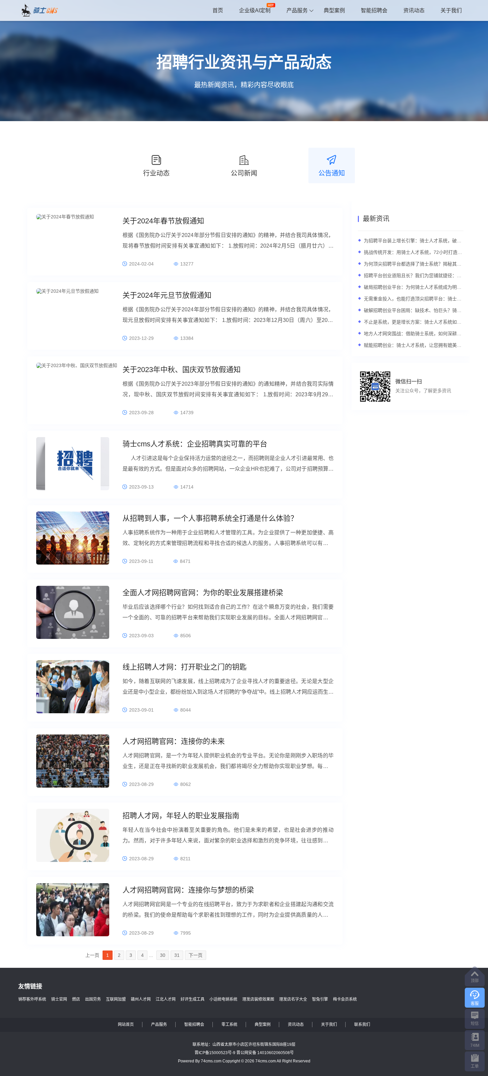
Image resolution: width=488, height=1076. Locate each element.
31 (177, 955)
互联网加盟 (116, 999)
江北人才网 (166, 999)
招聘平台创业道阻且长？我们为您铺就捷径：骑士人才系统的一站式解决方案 (413, 275)
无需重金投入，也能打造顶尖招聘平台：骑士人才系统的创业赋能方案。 (413, 298)
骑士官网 (59, 999)
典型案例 (334, 10)
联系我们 (362, 1024)
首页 (217, 10)
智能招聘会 (374, 10)
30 (162, 955)
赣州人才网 (141, 999)
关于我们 (451, 10)
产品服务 (297, 10)
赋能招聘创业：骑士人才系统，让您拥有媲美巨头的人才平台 (413, 345)
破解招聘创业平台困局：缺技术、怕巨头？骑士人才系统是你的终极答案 (413, 310)
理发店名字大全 (293, 999)
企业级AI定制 (255, 10)
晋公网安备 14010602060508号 (265, 1052)
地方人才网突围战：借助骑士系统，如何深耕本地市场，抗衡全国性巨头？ (413, 333)
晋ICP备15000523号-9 (215, 1052)
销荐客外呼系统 (32, 999)
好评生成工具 (192, 999)
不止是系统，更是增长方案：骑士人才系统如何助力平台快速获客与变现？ (413, 322)
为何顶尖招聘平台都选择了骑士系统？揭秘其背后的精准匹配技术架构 (413, 264)
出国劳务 (93, 999)
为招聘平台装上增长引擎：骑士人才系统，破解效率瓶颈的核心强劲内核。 (413, 240)
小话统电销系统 (223, 999)
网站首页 (126, 1024)
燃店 (76, 999)
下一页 (196, 955)
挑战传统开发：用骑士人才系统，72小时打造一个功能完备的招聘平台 (413, 252)
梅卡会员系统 (345, 999)
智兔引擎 (320, 999)
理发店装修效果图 (258, 999)
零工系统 (229, 1024)
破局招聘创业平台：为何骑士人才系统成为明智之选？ (413, 287)
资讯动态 (414, 10)
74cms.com (211, 1061)
